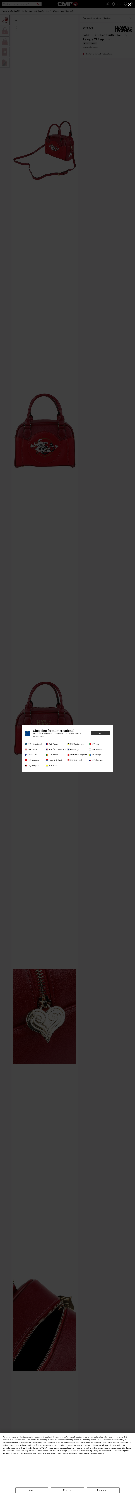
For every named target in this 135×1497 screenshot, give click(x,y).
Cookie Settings (44, 1453)
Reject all (67, 1490)
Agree (32, 1490)
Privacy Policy (98, 1453)
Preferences (103, 1490)
